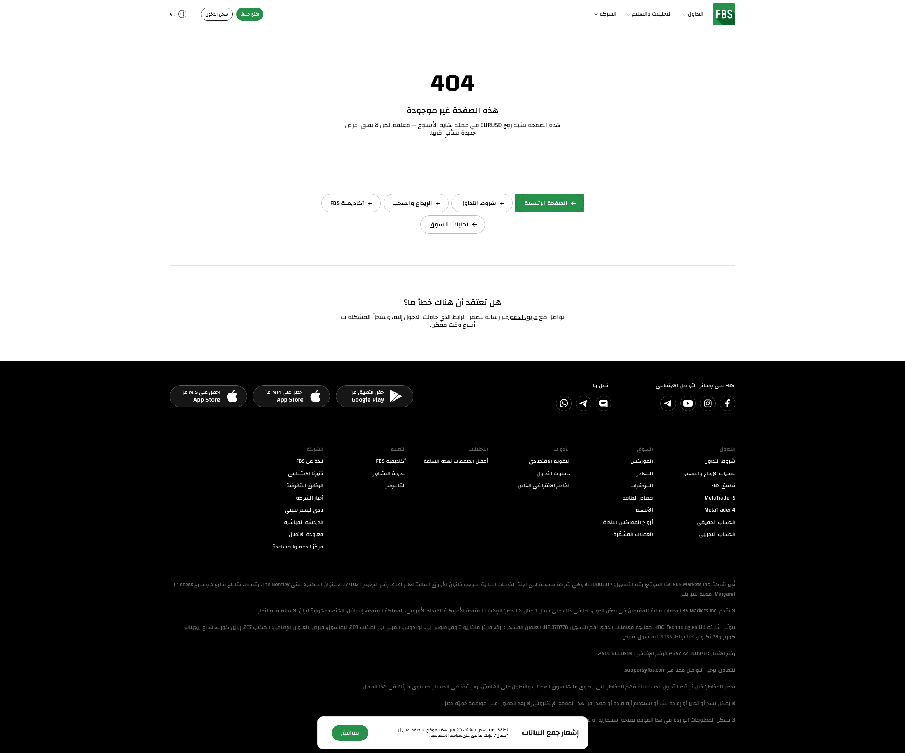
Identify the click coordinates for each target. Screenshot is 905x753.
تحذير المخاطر (720, 686)
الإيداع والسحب (412, 203)
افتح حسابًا (249, 14)
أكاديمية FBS (347, 203)
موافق (350, 732)
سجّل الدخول (216, 14)
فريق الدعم (523, 316)
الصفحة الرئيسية (545, 203)
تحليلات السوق (448, 224)
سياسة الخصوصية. (445, 735)
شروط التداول (478, 203)
